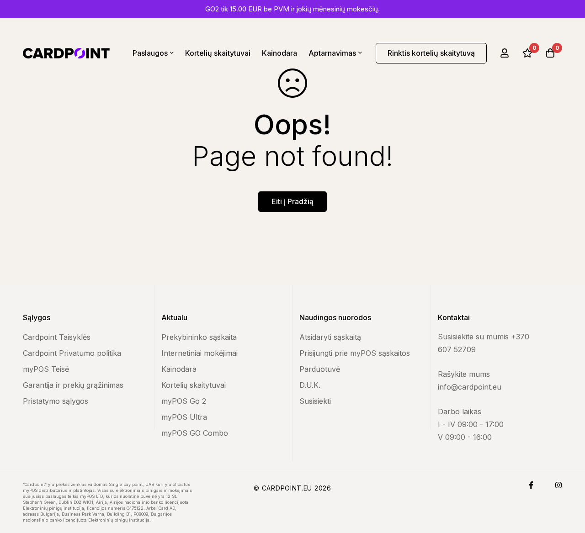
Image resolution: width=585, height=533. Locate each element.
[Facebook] (531, 485)
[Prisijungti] (504, 53)
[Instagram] (558, 485)
